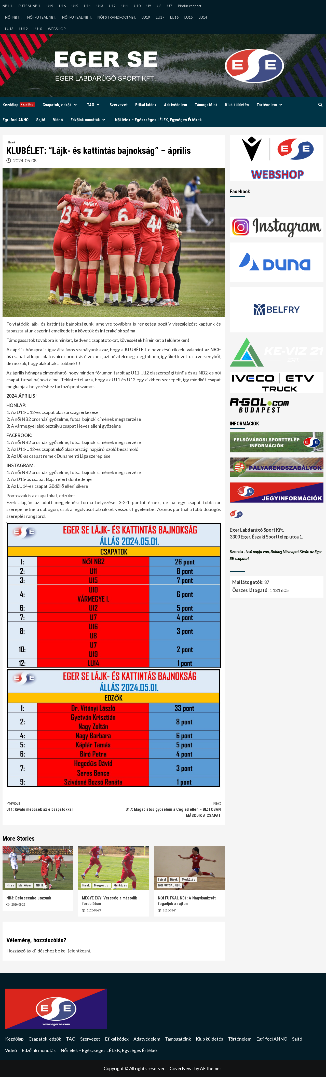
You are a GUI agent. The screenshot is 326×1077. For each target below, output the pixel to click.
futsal (162, 879)
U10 (137, 6)
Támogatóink (206, 104)
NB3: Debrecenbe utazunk (28, 898)
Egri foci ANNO (16, 119)
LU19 (146, 17)
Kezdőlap (18, 104)
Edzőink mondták (85, 119)
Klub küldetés (237, 104)
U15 (75, 6)
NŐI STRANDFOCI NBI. (117, 17)
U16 (62, 6)
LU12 (23, 28)
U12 (112, 6)
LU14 (203, 17)
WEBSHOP (57, 28)
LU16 (174, 17)
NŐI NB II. (13, 17)
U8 (159, 6)
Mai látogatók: (248, 582)
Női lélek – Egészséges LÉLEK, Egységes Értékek (158, 119)
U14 (87, 6)
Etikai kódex (145, 104)
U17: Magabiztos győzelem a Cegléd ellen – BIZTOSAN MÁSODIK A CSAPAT (173, 809)
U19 (50, 6)
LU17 (160, 17)
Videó (58, 119)
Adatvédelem (175, 104)
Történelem (266, 104)
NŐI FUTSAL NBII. (77, 17)
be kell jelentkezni (72, 950)
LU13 (9, 28)
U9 (148, 6)
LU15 (188, 17)
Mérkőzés (25, 885)
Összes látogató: (250, 590)
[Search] (320, 105)
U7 (169, 6)
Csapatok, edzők (57, 104)
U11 (124, 6)
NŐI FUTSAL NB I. (41, 17)
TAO (90, 104)
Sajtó (40, 119)
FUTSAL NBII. (30, 6)
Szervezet (119, 104)
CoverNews (182, 1068)
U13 (100, 6)
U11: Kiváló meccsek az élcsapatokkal (39, 806)
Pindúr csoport (189, 6)
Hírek (11, 142)
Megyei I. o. (101, 885)
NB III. (8, 6)
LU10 (38, 28)
